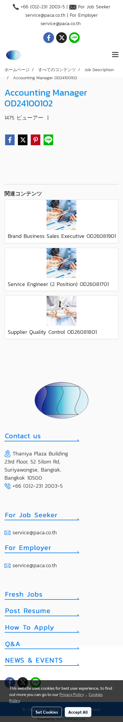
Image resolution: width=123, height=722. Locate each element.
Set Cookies (47, 712)
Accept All (78, 712)
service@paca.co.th (45, 15)
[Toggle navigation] (115, 55)
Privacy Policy (71, 694)
